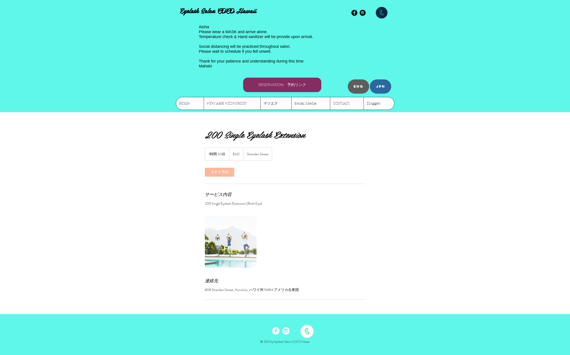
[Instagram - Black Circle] (363, 13)
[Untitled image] (230, 242)
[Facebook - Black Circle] (354, 13)
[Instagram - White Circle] (286, 331)
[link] (219, 172)
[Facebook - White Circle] (275, 331)
